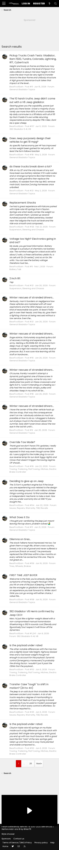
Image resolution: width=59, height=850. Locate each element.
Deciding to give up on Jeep (26, 481)
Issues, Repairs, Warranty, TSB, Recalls (28, 508)
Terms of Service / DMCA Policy (17, 842)
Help (52, 842)
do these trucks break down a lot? (30, 166)
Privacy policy (41, 842)
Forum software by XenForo (27, 826)
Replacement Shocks (22, 202)
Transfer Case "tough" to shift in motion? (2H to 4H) (28, 686)
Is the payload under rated (25, 645)
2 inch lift (14, 278)
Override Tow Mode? (22, 442)
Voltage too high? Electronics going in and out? (32, 240)
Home (5, 846)
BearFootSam (16, 86)
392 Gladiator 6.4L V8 (20, 129)
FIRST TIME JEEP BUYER (23, 575)
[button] (4, 3)
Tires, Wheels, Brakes (20, 566)
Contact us (18, 838)
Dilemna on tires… (20, 539)
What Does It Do (19, 517)
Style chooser (8, 834)
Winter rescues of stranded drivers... (31, 297)
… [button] (24, 763)
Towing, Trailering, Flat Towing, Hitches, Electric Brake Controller (32, 470)
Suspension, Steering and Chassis (26, 229)
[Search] (55, 3)
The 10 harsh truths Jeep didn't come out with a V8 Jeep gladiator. (32, 100)
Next (38, 763)
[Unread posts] (49, 3)
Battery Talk (15, 269)
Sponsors (6, 838)
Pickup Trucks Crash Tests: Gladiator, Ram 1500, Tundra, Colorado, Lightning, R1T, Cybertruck (32, 59)
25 (30, 763)
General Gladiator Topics (22, 89)
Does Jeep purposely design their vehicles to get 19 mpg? (30, 140)
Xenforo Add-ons (16, 829)
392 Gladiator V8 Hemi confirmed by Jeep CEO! (31, 613)
